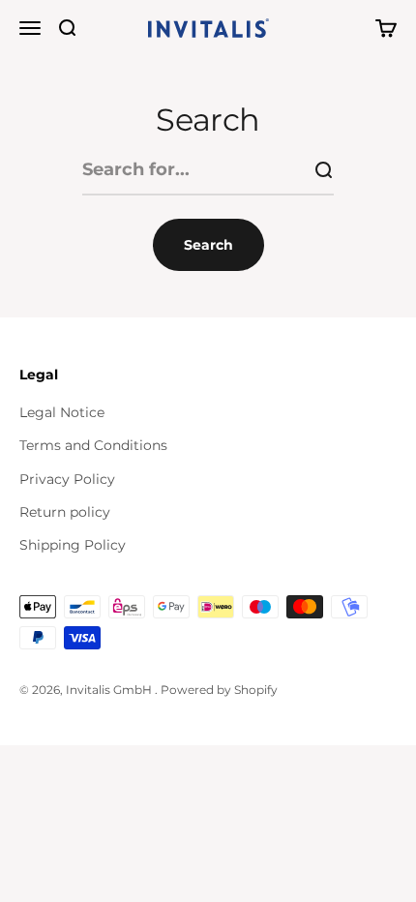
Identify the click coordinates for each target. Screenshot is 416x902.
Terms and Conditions (93, 445)
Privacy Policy (67, 479)
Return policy (64, 512)
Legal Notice (61, 412)
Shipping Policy (72, 545)
